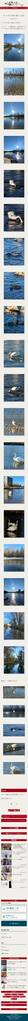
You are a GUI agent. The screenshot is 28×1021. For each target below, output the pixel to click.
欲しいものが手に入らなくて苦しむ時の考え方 (15, 820)
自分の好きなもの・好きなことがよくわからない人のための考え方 (14, 816)
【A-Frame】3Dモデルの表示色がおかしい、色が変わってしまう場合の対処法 (17, 974)
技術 (23, 996)
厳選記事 (16, 996)
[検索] (13, 8)
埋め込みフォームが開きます (15, 833)
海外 (18, 810)
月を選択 (4, 1005)
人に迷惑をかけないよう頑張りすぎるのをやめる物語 (17, 962)
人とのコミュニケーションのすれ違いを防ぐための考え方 (17, 980)
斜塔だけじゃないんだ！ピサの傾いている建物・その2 (17, 968)
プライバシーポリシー (14, 1019)
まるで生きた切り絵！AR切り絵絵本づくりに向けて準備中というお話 (16, 986)
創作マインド (7, 996)
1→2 (21, 994)
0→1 (15, 994)
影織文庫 (16, 1014)
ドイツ (12, 810)
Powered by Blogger (14, 1018)
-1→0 (8, 994)
